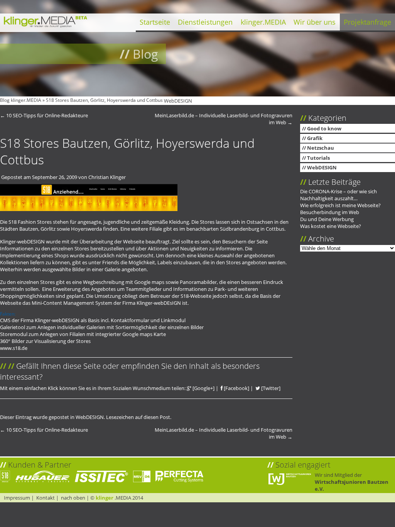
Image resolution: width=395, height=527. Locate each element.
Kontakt (45, 497)
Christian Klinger (107, 177)
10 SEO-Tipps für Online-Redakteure (44, 115)
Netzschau (320, 147)
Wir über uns (315, 22)
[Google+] (202, 388)
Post (165, 417)
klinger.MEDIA (263, 22)
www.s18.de (13, 348)
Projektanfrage (367, 22)
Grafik (314, 138)
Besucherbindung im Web (329, 212)
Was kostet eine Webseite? (330, 226)
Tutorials (318, 157)
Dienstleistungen (205, 22)
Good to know (324, 128)
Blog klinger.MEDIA (20, 100)
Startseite (155, 22)
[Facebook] (236, 388)
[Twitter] (270, 388)
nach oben (73, 497)
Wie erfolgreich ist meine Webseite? (340, 205)
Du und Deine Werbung (327, 219)
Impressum (17, 497)
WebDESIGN (178, 100)
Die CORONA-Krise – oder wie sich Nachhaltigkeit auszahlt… (338, 195)
